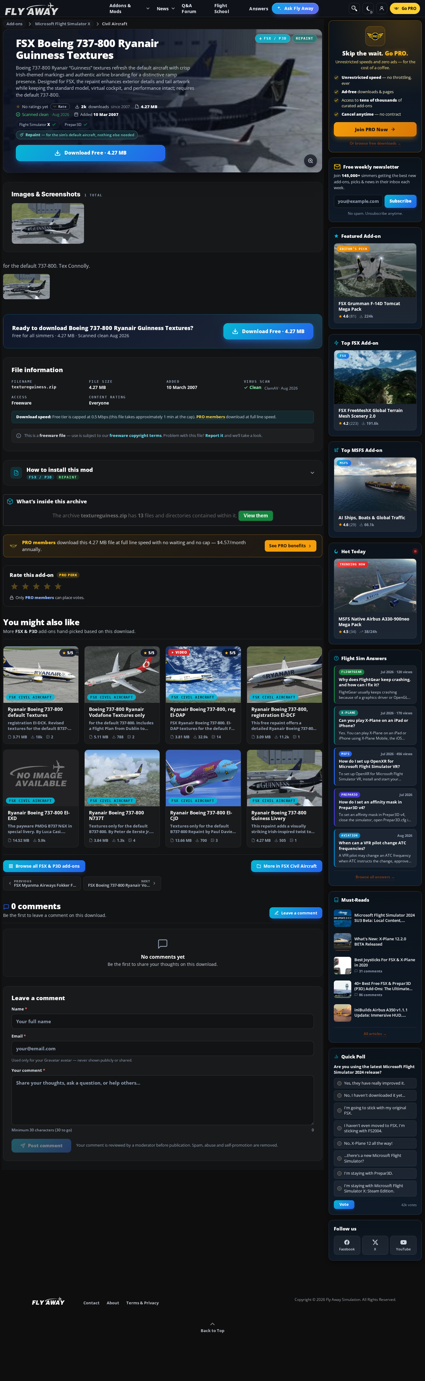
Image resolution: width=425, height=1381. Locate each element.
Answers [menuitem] (258, 9)
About (113, 1303)
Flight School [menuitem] (221, 8)
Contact (91, 1303)
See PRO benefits (287, 546)
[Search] (354, 8)
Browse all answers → (375, 877)
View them (256, 515)
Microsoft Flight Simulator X (63, 23)
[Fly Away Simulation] (31, 8)
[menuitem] (295, 8)
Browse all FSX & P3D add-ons (48, 866)
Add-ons (15, 23)
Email (19, 1036)
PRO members (210, 417)
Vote (344, 1204)
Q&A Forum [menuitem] (189, 8)
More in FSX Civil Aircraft (290, 866)
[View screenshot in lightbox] (310, 160)
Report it (214, 435)
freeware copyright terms (135, 435)
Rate (62, 106)
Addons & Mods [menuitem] (120, 8)
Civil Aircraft (114, 23)
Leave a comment (299, 913)
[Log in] (381, 8)
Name (19, 1009)
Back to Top (212, 1330)
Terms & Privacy (142, 1303)
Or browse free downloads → (375, 143)
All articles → (375, 1033)
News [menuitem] (163, 9)
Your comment (28, 1070)
